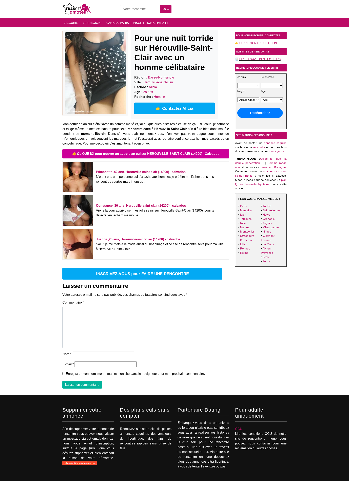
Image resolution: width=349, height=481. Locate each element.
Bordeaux (246, 240)
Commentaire (73, 302)
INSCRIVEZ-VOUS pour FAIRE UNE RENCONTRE (142, 273)
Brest (266, 257)
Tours (266, 261)
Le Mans (268, 244)
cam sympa (276, 151)
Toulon (267, 206)
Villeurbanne (271, 227)
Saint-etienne (271, 210)
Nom (66, 354)
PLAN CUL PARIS (117, 22)
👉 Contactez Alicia (174, 108)
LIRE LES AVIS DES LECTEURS (260, 59)
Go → (166, 9)
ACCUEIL (71, 22)
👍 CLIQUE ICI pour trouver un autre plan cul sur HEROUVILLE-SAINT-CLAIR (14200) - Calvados (145, 153)
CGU (238, 429)
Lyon (243, 214)
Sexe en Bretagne (273, 167)
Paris (243, 206)
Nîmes (267, 231)
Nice (243, 223)
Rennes (245, 248)
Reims (244, 252)
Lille (242, 244)
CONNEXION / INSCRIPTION (258, 43)
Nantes (244, 227)
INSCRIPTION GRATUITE (150, 22)
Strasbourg (247, 235)
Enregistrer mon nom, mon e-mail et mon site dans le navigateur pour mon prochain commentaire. (135, 373)
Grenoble (269, 218)
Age (263, 91)
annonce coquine (275, 143)
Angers (267, 223)
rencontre (259, 147)
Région (241, 91)
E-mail (68, 364)
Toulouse (246, 218)
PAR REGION (91, 22)
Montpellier (247, 231)
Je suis (241, 77)
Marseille (246, 210)
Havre (266, 214)
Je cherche (267, 77)
